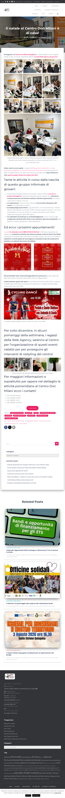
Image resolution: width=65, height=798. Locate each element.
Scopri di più (32, 408)
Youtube (12, 2)
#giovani (9, 421)
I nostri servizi (55, 5)
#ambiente (7, 757)
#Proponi (6, 763)
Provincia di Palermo (42, 415)
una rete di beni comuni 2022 (11, 423)
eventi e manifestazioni (19, 415)
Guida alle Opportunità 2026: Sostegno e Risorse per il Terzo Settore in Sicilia (28, 464)
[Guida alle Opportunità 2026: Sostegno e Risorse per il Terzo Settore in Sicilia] (32, 526)
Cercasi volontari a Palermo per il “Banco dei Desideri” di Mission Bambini (26, 467)
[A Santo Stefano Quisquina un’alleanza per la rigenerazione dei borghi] (32, 629)
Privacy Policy (7, 728)
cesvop (19, 765)
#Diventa (42, 757)
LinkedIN (14, 2)
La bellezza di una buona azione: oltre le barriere (20, 473)
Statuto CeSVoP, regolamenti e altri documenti (15, 739)
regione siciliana (33, 770)
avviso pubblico (53, 763)
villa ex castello (23, 423)
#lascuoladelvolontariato (18, 421)
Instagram (9, 2)
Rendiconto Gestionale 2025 (10, 733)
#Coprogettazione (26, 757)
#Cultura (36, 757)
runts (38, 770)
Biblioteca (35, 13)
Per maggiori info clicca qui (10, 713)
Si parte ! (22, 232)
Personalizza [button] (36, 795)
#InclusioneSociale (11, 760)
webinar (47, 778)
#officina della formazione (47, 760)
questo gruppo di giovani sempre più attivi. (23, 175)
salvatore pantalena (44, 770)
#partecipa (57, 760)
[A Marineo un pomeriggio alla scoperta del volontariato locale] (32, 580)
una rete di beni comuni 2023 (19, 776)
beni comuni (28, 412)
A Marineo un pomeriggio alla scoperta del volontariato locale (29, 603)
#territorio (11, 763)
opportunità (31, 415)
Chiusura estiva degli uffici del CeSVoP (17, 470)
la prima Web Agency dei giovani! (46, 57)
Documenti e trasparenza (51, 9)
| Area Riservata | (19, 1)
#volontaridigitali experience (31, 421)
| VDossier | (57, 1)
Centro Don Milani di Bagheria (25, 54)
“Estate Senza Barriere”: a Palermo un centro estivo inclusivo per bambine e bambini (29, 477)
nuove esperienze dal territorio (18, 770)
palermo (27, 770)
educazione (8, 415)
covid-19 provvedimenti (27, 768)
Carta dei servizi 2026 (9, 726)
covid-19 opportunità (16, 768)
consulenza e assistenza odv (44, 765)
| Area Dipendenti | (28, 1)
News (43, 13)
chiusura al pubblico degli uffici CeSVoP (30, 765)
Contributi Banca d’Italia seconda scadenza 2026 (20, 480)
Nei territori (37, 9)
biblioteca (13, 765)
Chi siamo (44, 5)
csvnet (48, 768)
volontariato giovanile (11, 418)
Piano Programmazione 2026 (11, 736)
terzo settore (51, 770)
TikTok (2, 1)
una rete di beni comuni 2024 (43, 776)
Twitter (7, 2)
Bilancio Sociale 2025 (9, 731)
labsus (10, 770)
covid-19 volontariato (40, 768)
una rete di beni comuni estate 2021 (25, 778)
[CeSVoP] (7, 10)
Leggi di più (57, 793)
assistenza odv (47, 763)
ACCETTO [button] (28, 795)
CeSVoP (36, 412)
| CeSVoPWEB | (36, 1)
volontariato (43, 778)
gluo (7, 770)
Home (36, 5)
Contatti (51, 13)
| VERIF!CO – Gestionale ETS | (47, 1)
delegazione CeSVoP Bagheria (48, 412)
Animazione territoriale (17, 412)
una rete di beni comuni (45, 421)
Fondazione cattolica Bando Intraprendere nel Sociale (21, 483)
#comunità (16, 757)
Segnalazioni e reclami (9, 723)
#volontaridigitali (19, 763)
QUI (36, 688)
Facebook (5, 2)
